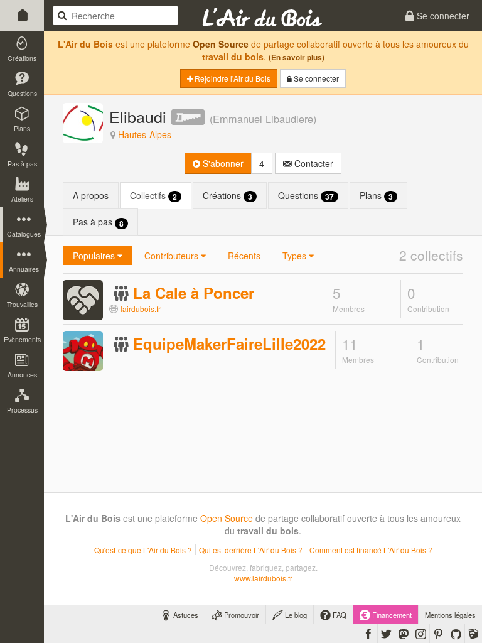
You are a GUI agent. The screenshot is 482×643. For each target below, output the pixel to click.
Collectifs (153, 195)
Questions (306, 195)
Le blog (295, 615)
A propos (91, 195)
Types (295, 255)
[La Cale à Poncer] (83, 299)
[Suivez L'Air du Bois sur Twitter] (386, 633)
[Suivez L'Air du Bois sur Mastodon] (403, 633)
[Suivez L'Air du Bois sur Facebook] (368, 633)
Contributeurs (172, 255)
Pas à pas (98, 222)
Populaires (95, 255)
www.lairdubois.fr (263, 578)
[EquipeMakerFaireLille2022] (83, 350)
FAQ (338, 615)
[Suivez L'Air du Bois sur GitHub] (455, 633)
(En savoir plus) (296, 57)
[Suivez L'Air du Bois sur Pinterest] (438, 633)
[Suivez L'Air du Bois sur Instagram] (420, 633)
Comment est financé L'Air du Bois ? (370, 549)
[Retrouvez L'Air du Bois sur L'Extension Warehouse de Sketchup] (473, 633)
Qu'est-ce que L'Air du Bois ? (143, 549)
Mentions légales (450, 615)
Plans (376, 195)
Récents (244, 255)
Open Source (221, 44)
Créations (227, 195)
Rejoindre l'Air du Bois (231, 78)
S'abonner (222, 163)
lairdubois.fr (140, 308)
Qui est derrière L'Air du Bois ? (251, 549)
